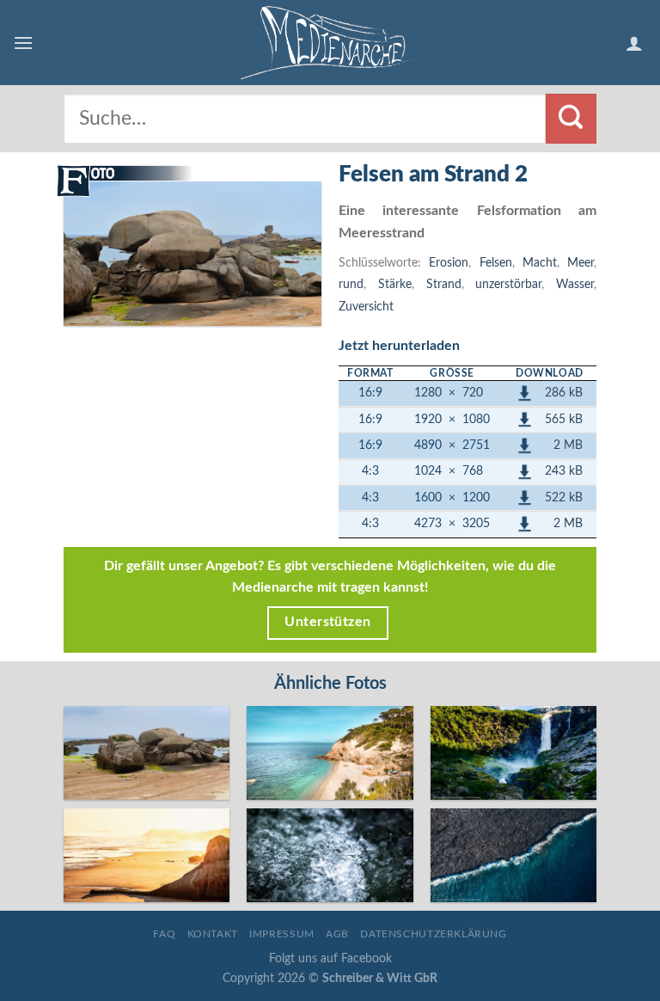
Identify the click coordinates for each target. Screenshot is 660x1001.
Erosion (448, 262)
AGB (337, 934)
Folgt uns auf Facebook (330, 958)
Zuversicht (366, 306)
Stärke (395, 284)
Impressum (282, 934)
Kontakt (212, 934)
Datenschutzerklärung (433, 934)
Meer (580, 262)
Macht (539, 262)
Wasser (575, 284)
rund (351, 284)
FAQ (164, 934)
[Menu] (23, 42)
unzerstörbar (508, 284)
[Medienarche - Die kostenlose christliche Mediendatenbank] (330, 42)
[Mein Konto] (636, 43)
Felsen (496, 262)
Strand (443, 284)
